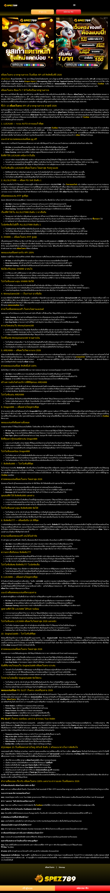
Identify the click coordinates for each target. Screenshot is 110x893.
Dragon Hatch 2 (30, 81)
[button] (74, 5)
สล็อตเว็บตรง (5, 79)
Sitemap (62, 867)
